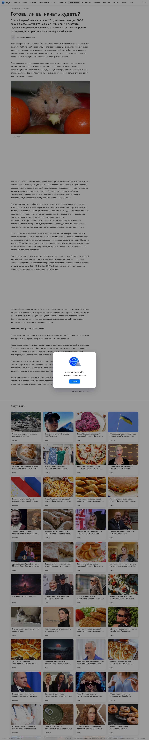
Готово (74, 381)
